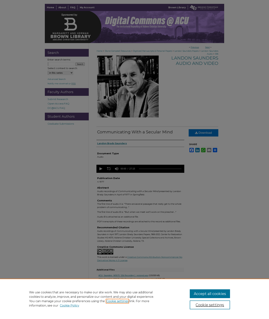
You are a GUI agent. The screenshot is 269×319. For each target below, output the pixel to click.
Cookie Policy (69, 305)
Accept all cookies (210, 294)
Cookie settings (117, 301)
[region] (134, 299)
